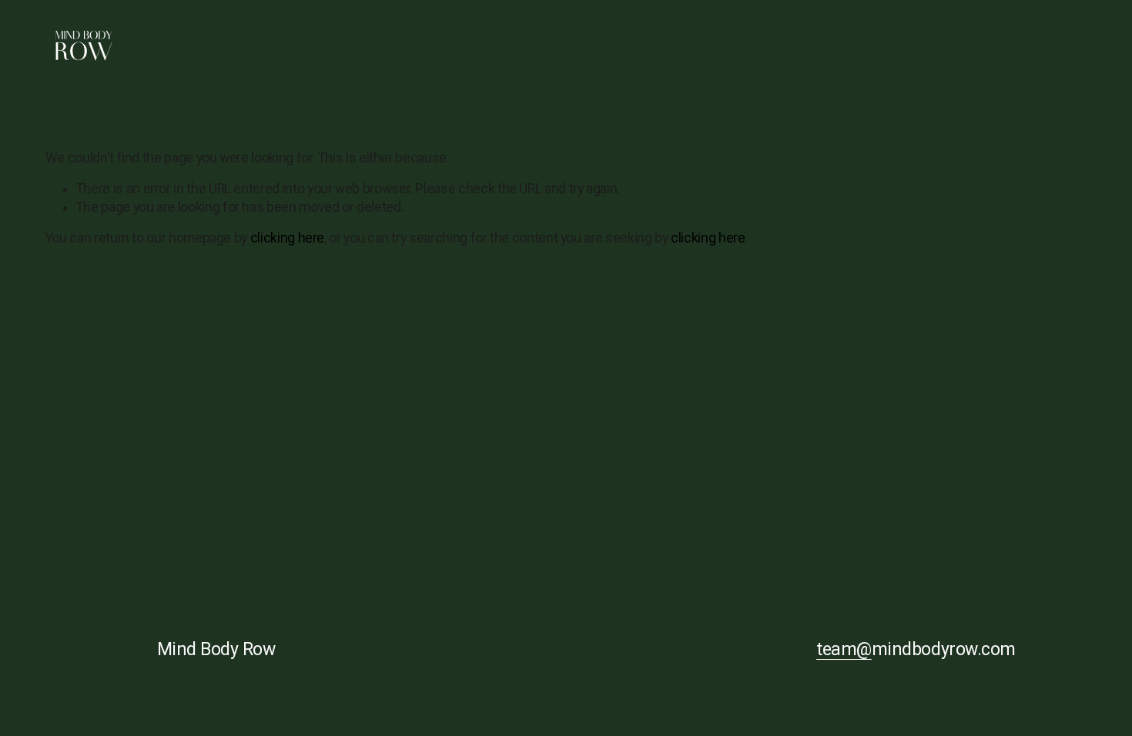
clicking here (287, 238)
